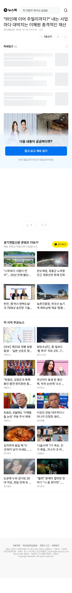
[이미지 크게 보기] (62, 118)
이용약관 (16, 545)
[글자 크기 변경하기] (58, 37)
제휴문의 (55, 545)
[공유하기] (65, 37)
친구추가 (60, 244)
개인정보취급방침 (30, 545)
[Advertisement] (36, 585)
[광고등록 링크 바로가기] (66, 46)
